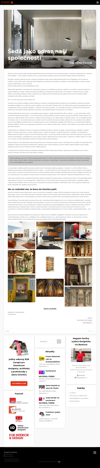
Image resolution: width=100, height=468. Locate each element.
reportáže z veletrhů (79, 398)
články (8, 331)
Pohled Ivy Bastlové (78, 396)
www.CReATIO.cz (87, 322)
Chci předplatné (19, 383)
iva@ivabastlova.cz (81, 378)
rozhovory (75, 401)
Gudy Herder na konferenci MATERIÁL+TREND (49, 400)
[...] (47, 366)
